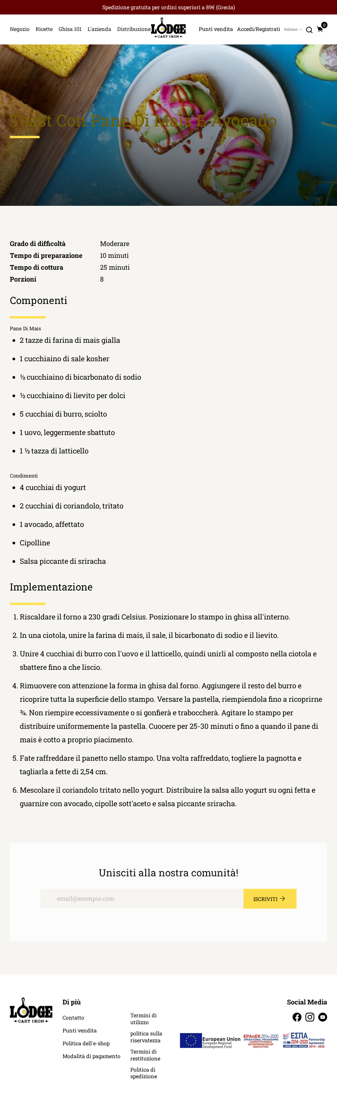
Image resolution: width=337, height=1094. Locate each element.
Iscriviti (265, 898)
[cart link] (320, 29)
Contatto (73, 1017)
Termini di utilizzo (143, 1019)
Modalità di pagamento (91, 1056)
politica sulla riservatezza (146, 1037)
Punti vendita (80, 1030)
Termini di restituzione (145, 1055)
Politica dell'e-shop (86, 1043)
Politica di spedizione (143, 1073)
